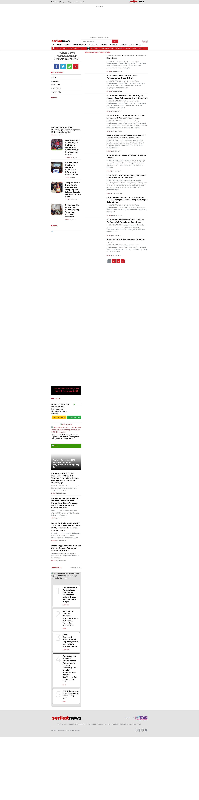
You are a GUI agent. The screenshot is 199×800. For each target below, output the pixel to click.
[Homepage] (53, 45)
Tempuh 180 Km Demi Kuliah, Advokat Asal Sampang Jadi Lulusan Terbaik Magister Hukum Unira (73, 190)
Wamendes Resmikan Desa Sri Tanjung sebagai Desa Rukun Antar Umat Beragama (127, 96)
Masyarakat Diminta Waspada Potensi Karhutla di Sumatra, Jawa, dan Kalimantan (70, 505)
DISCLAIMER (132, 611)
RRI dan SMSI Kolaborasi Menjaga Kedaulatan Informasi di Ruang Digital (71, 168)
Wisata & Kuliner (79, 45)
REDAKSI (71, 611)
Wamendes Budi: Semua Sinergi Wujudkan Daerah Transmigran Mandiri (126, 176)
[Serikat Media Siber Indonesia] (141, 605)
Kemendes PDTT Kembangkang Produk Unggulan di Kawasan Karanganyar (125, 116)
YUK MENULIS (92, 611)
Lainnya (139, 45)
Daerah (67, 45)
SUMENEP (56, 88)
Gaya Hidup (93, 45)
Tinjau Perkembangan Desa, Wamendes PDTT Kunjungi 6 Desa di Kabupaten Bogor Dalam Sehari (127, 199)
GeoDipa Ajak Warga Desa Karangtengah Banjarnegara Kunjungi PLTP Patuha (63, 323)
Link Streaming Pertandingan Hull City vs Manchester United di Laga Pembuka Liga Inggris (72, 147)
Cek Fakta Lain (74, 304)
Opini (131, 45)
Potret (123, 45)
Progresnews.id (72, 2)
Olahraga (114, 45)
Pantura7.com (82, 2)
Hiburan (104, 45)
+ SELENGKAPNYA (76, 454)
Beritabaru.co (55, 2)
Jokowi (54, 81)
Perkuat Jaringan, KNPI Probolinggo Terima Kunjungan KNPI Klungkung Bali (66, 129)
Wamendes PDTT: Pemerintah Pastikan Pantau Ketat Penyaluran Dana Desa (125, 220)
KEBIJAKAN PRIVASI (104, 611)
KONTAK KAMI (81, 611)
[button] (53, 256)
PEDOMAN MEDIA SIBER (119, 611)
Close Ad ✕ (99, 6)
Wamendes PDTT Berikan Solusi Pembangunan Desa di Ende (122, 77)
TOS (139, 611)
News (59, 45)
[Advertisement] (99, 22)
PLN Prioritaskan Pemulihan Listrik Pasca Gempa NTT (71, 581)
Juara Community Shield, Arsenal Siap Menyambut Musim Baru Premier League (70, 527)
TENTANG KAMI (62, 611)
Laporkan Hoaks (59, 304)
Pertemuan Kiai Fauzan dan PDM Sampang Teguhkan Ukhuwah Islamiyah (72, 211)
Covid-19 (55, 85)
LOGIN (145, 41)
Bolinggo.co (63, 2)
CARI (115, 41)
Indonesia (56, 92)
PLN (53, 78)
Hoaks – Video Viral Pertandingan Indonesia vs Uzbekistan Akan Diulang (60, 296)
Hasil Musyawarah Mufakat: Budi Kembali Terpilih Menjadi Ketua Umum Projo (126, 136)
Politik (109, 71)
